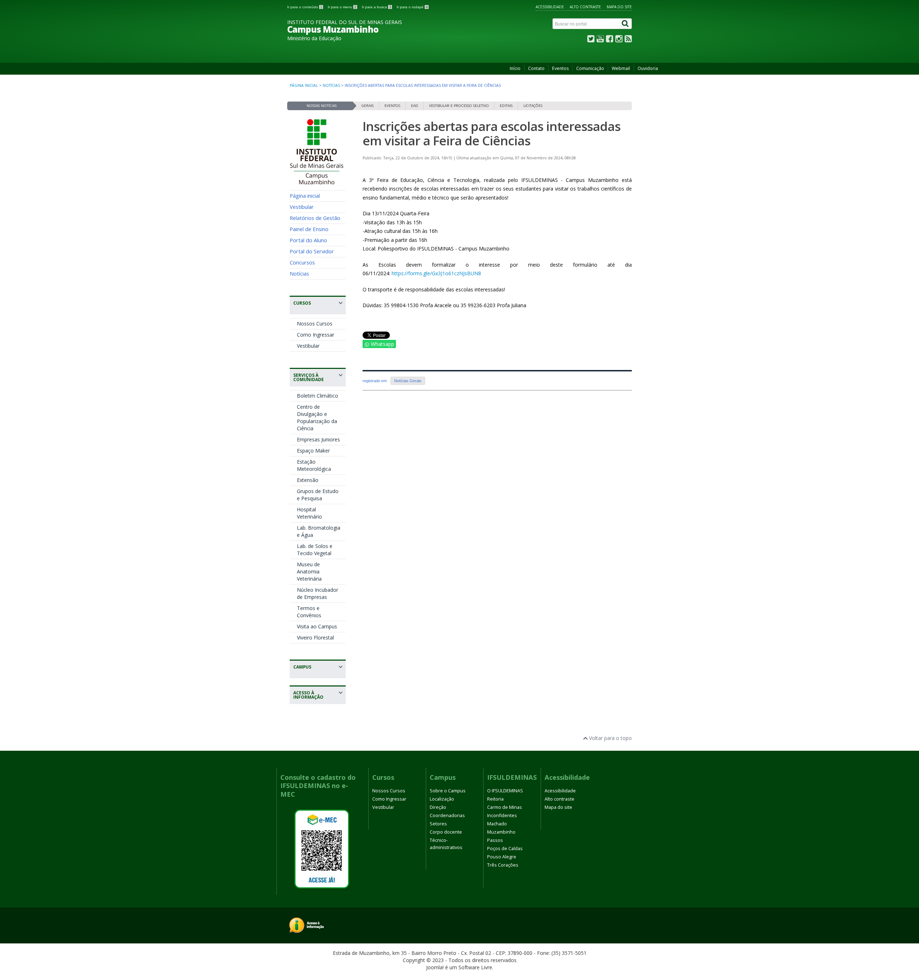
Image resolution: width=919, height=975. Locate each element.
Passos (495, 840)
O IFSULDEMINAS (505, 791)
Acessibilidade (550, 6)
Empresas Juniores (318, 439)
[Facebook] (609, 40)
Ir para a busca (376, 7)
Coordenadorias (447, 815)
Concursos (302, 262)
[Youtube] (600, 40)
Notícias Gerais (407, 381)
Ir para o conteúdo (304, 7)
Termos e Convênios (309, 612)
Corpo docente (446, 832)
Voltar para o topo (610, 738)
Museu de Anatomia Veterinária (309, 571)
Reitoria (495, 799)
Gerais (367, 105)
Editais (506, 105)
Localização (442, 799)
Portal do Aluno (308, 240)
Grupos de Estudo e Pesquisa (318, 495)
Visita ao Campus (317, 626)
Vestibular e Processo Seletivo (459, 105)
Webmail (621, 68)
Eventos (560, 68)
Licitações (532, 105)
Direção (438, 807)
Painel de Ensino (309, 229)
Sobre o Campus (448, 791)
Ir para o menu (342, 7)
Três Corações (502, 865)
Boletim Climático (317, 395)
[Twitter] (590, 40)
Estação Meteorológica (314, 465)
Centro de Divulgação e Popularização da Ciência (317, 417)
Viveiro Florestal (315, 637)
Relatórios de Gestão (315, 217)
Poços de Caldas (505, 848)
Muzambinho (501, 832)
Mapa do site (619, 6)
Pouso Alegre (501, 857)
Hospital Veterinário (309, 513)
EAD (414, 105)
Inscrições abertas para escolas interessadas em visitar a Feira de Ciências (491, 133)
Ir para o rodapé (412, 7)
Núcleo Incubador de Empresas (317, 593)
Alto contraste (585, 6)
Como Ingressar (315, 334)
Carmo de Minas (504, 807)
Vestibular (302, 206)
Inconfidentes (502, 815)
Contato (536, 68)
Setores (438, 824)
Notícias (331, 85)
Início (515, 68)
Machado (497, 824)
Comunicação (590, 68)
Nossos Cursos (314, 323)
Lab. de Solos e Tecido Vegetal (314, 550)
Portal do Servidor (312, 251)
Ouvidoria (648, 68)
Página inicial (304, 85)
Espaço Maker (313, 450)
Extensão (307, 480)
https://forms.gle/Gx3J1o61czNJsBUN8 (436, 273)
